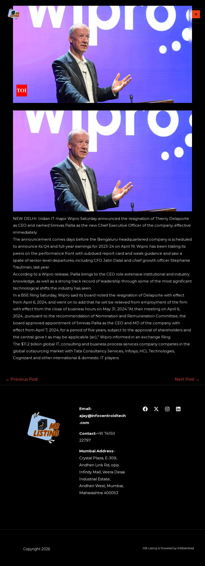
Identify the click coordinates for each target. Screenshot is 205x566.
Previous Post (22, 379)
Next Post (187, 379)
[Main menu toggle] (196, 14)
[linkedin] (178, 408)
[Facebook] (145, 408)
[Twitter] (156, 408)
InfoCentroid (186, 548)
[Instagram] (167, 408)
